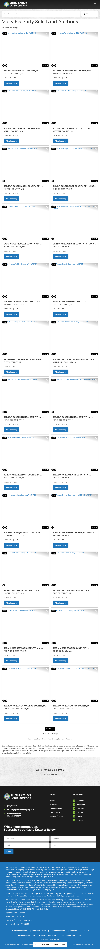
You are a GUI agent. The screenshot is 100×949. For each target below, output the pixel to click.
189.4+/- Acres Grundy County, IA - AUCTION (21, 70)
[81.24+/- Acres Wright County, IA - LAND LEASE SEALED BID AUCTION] (74, 222)
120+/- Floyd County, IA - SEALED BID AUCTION (22, 359)
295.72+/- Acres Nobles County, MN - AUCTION (22, 301)
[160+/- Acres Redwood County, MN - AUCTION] (25, 627)
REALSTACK (91, 944)
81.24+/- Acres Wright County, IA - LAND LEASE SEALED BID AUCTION (73, 243)
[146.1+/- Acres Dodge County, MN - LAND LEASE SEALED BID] (74, 165)
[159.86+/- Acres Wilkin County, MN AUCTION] (25, 107)
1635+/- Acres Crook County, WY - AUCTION (70, 648)
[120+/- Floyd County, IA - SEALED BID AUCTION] (25, 338)
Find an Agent (55, 812)
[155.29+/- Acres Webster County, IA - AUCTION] (74, 107)
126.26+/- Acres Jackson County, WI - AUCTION (23, 532)
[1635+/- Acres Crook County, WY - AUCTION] (74, 627)
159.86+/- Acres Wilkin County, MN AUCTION (22, 128)
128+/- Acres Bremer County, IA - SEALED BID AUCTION (73, 532)
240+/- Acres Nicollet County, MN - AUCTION (22, 243)
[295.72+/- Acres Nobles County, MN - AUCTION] (25, 280)
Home (52, 800)
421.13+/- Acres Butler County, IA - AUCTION (71, 590)
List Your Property (57, 816)
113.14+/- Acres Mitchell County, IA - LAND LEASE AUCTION (72, 417)
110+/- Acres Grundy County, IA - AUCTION (70, 301)
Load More (50, 729)
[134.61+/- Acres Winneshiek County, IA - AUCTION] (74, 338)
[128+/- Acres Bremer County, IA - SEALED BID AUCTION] (74, 511)
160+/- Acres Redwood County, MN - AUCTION (22, 648)
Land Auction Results (50, 774)
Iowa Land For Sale (39, 931)
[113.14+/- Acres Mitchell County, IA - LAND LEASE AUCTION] (74, 396)
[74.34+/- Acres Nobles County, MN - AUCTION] (25, 569)
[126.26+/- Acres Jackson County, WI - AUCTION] (25, 511)
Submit (8, 852)
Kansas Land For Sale (58, 931)
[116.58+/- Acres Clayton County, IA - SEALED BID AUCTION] (74, 684)
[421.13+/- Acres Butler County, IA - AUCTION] (74, 569)
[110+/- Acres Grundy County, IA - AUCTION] (74, 280)
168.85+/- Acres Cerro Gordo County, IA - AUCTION (25, 705)
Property (53, 804)
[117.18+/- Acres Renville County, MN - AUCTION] (74, 49)
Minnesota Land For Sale (79, 931)
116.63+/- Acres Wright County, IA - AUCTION (71, 474)
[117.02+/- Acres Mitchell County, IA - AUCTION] (25, 396)
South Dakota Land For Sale (71, 935)
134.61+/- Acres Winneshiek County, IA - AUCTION (73, 359)
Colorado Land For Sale (19, 931)
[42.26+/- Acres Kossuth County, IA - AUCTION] (25, 453)
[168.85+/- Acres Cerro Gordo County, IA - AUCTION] (25, 684)
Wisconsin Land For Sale (50, 940)
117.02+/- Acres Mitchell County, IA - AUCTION (23, 417)
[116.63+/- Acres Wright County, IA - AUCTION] (74, 453)
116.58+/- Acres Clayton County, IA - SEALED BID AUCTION (71, 705)
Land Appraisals (56, 808)
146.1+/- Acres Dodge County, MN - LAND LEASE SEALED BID (73, 186)
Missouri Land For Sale (26, 935)
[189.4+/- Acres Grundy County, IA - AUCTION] (25, 49)
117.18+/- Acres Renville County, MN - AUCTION (72, 70)
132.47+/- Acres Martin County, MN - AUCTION (23, 186)
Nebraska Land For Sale (48, 935)
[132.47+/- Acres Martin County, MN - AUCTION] (25, 165)
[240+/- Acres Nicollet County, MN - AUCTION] (25, 222)
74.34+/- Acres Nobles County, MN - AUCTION (22, 590)
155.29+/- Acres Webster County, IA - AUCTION (71, 128)
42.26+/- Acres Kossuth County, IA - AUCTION (22, 474)
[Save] (47, 33)
